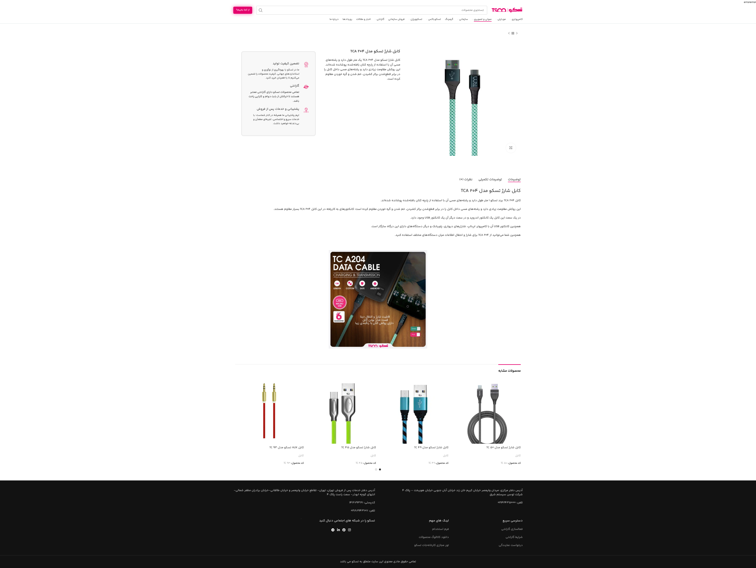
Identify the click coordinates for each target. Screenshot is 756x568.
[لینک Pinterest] (344, 530)
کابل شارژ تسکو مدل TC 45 (358, 447)
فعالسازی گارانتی (512, 529)
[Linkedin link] (338, 530)
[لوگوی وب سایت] (507, 10)
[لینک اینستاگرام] (349, 530)
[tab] (514, 179)
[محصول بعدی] (509, 33)
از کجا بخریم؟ (242, 10)
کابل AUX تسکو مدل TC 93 (286, 447)
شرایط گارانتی (514, 537)
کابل (518, 456)
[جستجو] (260, 10)
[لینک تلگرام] (333, 530)
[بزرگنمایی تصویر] (511, 148)
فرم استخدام (440, 529)
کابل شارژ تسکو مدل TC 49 (431, 447)
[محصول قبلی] (517, 33)
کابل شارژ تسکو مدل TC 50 (503, 447)
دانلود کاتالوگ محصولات (434, 537)
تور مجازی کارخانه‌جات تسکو (431, 545)
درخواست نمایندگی (511, 545)
